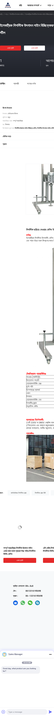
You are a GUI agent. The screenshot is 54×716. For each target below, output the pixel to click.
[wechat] (30, 602)
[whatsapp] (22, 602)
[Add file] (3, 712)
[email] (15, 602)
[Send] (50, 712)
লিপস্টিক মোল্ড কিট (40, 493)
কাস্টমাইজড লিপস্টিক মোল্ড (19, 493)
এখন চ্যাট (10, 48)
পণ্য (6, 14)
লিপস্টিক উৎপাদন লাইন (16, 14)
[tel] (44, 602)
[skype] (37, 602)
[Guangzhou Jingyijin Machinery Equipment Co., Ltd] (8, 5)
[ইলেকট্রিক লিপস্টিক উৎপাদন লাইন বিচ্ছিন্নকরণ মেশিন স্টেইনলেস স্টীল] (20, 527)
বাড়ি (1, 14)
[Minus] (50, 654)
